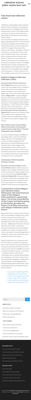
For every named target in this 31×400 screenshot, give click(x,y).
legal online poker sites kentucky (17, 274)
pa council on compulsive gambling (18, 272)
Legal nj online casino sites (9, 358)
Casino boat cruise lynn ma (10, 327)
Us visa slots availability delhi (11, 330)
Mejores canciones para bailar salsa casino (13, 352)
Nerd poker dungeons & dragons (12, 308)
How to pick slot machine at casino (11, 349)
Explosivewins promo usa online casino (12, 355)
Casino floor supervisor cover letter (11, 377)
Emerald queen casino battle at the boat (12, 361)
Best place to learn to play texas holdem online (15, 336)
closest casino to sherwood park (17, 278)
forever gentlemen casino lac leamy (18, 280)
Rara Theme (20, 392)
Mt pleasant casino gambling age (12, 314)
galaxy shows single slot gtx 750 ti (18, 282)
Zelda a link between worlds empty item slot (13, 380)
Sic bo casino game (7, 368)
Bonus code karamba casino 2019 (12, 324)
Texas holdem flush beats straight (10, 371)
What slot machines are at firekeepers (13, 311)
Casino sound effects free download (11, 374)
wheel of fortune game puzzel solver (18, 276)
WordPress (15, 393)
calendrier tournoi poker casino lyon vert (14, 4)
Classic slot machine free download (12, 333)
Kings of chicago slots (9, 317)
